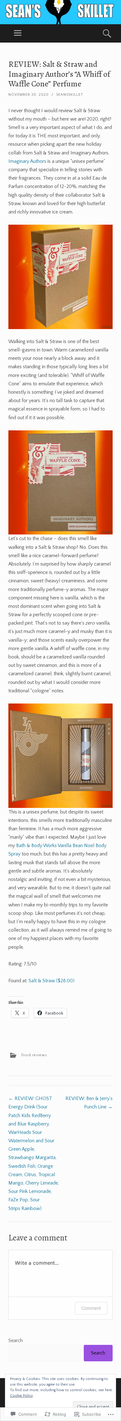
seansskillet (69, 95)
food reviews (34, 1055)
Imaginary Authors (27, 161)
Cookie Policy (21, 1396)
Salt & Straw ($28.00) (51, 980)
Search (15, 1340)
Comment (91, 1308)
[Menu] (17, 33)
